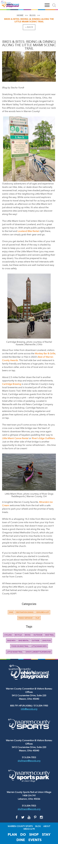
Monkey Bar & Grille (45, 353)
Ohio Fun (46, 641)
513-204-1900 (41, 705)
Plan (12, 834)
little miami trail (15, 652)
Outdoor (38, 635)
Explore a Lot (42, 612)
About (46, 826)
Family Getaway (26, 618)
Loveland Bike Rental (28, 231)
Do (23, 834)
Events (35, 840)
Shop (34, 834)
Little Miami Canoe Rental (15, 438)
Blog (38, 826)
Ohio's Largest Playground (38, 652)
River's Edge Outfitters (43, 438)
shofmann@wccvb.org (29, 760)
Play (37, 618)
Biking (27, 635)
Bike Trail (49, 635)
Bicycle (18, 635)
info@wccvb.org (29, 709)
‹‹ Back (29, 27)
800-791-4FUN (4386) (21, 705)
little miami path (39, 646)
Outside (35, 641)
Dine (11, 612)
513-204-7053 (29, 757)
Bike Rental (24, 641)
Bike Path (11, 641)
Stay (46, 834)
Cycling (8, 635)
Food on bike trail (19, 646)
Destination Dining (24, 612)
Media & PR (29, 829)
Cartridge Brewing (11, 384)
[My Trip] (40, 4)
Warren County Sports (20, 826)
